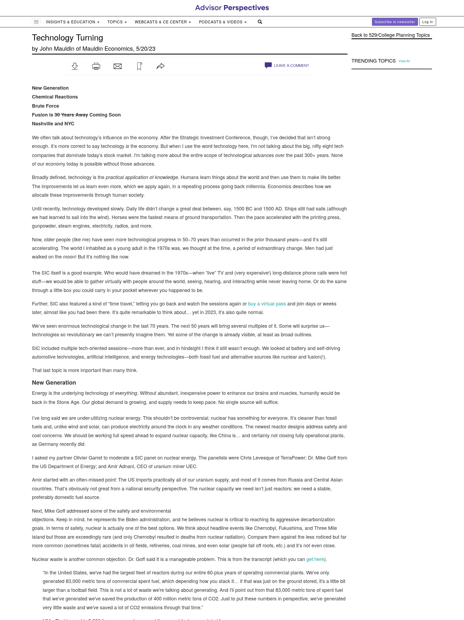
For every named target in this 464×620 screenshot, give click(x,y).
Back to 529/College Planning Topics (390, 34)
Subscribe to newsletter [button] (395, 21)
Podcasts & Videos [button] (221, 21)
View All (404, 61)
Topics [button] (115, 21)
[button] (74, 66)
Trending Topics (373, 60)
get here (315, 558)
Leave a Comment (291, 65)
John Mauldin (57, 48)
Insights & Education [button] (71, 21)
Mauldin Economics (107, 48)
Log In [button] (427, 21)
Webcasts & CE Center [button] (161, 21)
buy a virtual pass (267, 303)
